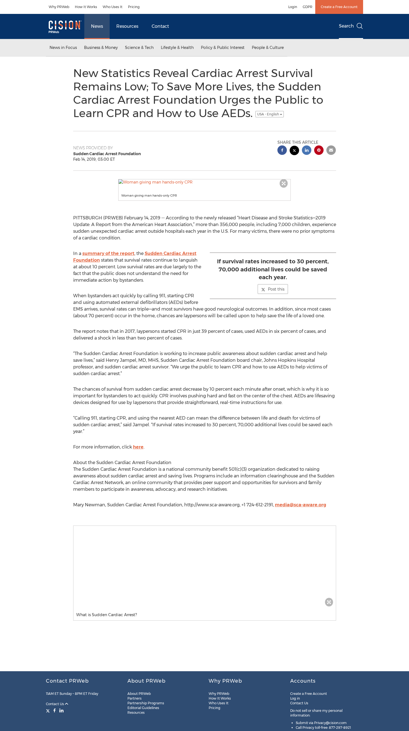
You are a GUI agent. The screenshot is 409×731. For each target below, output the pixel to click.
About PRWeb (139, 694)
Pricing (134, 7)
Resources (127, 26)
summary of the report (108, 253)
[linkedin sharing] (306, 150)
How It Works (86, 7)
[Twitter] (48, 710)
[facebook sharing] (282, 150)
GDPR (307, 7)
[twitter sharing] (294, 151)
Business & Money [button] (101, 47)
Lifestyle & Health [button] (177, 47)
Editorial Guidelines (143, 708)
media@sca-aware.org (300, 504)
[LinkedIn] (61, 710)
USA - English (268, 114)
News (97, 26)
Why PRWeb (59, 7)
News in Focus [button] (63, 47)
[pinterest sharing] (319, 150)
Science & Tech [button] (139, 47)
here (138, 447)
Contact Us (55, 704)
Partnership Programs (145, 703)
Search (346, 26)
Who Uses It (112, 7)
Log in (295, 698)
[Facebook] (54, 710)
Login (292, 7)
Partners (134, 698)
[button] (204, 182)
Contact (160, 26)
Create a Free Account (339, 7)
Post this (276, 289)
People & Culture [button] (268, 47)
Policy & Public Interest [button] (223, 47)
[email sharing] (331, 150)
